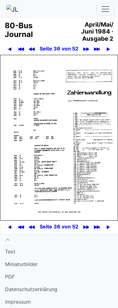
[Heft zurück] (32, 49)
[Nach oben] (59, 239)
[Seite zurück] (10, 49)
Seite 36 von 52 (59, 48)
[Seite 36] (59, 137)
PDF (10, 277)
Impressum (18, 302)
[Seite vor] (108, 49)
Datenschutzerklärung (31, 289)
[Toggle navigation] (105, 9)
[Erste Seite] (21, 49)
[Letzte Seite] (97, 49)
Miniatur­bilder (21, 264)
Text (10, 251)
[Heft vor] (86, 49)
